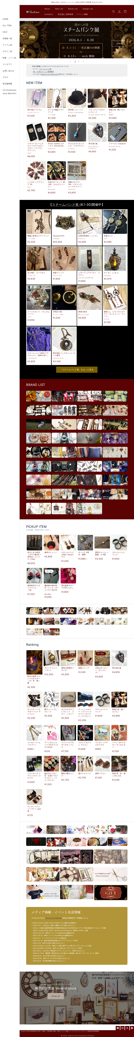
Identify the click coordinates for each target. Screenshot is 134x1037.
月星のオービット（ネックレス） (101, 670)
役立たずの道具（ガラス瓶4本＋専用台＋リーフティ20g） (34, 555)
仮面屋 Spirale (38, 459)
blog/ (27, 1031)
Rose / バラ (36, 847)
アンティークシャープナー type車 (34, 809)
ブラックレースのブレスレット (97, 111)
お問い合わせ (8, 71)
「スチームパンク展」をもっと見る (77, 369)
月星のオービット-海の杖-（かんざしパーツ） (56, 184)
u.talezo (38, 431)
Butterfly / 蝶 (77, 835)
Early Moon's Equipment (89, 417)
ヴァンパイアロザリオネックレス (68, 744)
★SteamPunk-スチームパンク (110, 865)
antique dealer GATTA (89, 459)
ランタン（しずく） (112, 273)
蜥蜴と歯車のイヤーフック (38, 236)
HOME (5, 19)
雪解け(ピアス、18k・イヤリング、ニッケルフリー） (76, 184)
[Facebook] (118, 1028)
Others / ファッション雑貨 (102, 615)
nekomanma (115, 445)
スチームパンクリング (118, 553)
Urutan (64, 431)
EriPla (64, 417)
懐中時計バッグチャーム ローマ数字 (64, 354)
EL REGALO (89, 500)
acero (64, 403)
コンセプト (7, 64)
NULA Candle (64, 500)
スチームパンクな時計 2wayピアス (68, 554)
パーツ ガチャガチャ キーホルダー (118, 744)
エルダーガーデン (38, 486)
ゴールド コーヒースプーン (34, 743)
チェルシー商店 (115, 486)
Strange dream (38, 473)
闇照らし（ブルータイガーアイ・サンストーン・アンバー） (114, 314)
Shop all (55, 996)
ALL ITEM (7, 25)
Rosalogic (38, 445)
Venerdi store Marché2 (49, 74)
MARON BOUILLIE (64, 515)
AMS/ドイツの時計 (89, 515)
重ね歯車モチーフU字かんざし (68, 586)
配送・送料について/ (59, 1031)
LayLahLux (64, 473)
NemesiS (115, 417)
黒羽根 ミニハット (75, 110)
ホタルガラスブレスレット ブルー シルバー (68, 711)
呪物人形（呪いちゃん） (117, 111)
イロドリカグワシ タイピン (84, 743)
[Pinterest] (132, 1028)
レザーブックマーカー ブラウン (89, 274)
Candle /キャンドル (34, 636)
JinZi (89, 431)
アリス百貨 (89, 486)
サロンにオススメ (76, 883)
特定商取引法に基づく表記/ (38, 1031)
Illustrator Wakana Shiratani (38, 515)
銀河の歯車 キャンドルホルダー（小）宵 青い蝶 (34, 679)
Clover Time (115, 403)
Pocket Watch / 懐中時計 (119, 615)
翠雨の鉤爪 (82, 312)
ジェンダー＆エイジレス (76, 900)
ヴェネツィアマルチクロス (101, 743)
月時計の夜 (57, 312)
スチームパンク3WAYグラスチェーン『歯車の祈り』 (38, 354)
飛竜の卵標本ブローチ (68, 669)
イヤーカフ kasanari (117, 144)
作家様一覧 (7, 38)
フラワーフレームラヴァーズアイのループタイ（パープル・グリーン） (35, 147)
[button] (48, 9)
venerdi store (73, 1036)
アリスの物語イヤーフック (56, 111)
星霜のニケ (108, 236)
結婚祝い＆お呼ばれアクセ (43, 883)
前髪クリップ (58, 273)
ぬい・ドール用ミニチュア (43, 900)
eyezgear (64, 486)
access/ (23, 1031)
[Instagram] (122, 1028)
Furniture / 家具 (51, 636)
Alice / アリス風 (56, 848)
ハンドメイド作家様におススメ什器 (110, 883)
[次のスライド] (83, 61)
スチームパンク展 (45, 69)
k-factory (89, 445)
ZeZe (89, 473)
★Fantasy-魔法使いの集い (76, 865)
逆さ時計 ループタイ (36, 273)
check (119, 43)
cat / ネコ (97, 835)
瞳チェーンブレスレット (50, 710)
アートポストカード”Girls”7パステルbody (51, 744)
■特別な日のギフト (110, 901)
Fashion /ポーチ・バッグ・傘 (34, 626)
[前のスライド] (70, 61)
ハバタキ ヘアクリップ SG (35, 183)
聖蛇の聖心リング (68, 774)
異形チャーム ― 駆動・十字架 (101, 553)
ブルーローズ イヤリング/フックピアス (34, 775)
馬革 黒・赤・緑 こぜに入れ (119, 774)
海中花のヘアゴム (34, 110)
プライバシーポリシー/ (80, 1031)
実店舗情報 (7, 83)
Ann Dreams (89, 403)
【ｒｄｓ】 (64, 445)
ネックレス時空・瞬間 (83, 553)
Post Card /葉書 (68, 615)
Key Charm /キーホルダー (85, 615)
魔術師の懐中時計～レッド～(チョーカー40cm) (51, 587)
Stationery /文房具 (51, 615)
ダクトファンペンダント (50, 669)
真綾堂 (38, 403)
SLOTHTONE (115, 459)
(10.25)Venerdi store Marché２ (10, 91)
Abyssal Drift (58, 236)
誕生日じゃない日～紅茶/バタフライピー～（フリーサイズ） (51, 776)
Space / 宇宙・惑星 (97, 847)
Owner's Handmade (115, 500)
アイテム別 (7, 45)
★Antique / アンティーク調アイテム (43, 865)
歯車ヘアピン (100, 773)
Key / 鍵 (56, 835)
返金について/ (70, 1031)
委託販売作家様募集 (93, 1031)
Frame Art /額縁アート (102, 626)
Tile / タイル (117, 847)
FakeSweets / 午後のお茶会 (77, 848)
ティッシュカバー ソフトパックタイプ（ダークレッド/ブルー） (85, 712)
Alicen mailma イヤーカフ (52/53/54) (56, 145)
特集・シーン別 (9, 58)
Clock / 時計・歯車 (117, 835)
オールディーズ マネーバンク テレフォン (34, 711)
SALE (5, 32)
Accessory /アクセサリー (34, 615)
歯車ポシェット (50, 552)
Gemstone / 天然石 (36, 835)
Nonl (64, 459)
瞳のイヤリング (84, 773)
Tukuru (38, 500)
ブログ (5, 77)
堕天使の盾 (93, 144)
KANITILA (115, 431)
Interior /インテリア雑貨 (51, 626)
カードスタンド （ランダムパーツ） (38, 313)
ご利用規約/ (49, 1031)
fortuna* (38, 417)
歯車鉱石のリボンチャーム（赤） (33, 587)
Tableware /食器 (85, 626)
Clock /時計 (119, 626)
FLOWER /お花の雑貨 (68, 626)
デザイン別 (7, 51)
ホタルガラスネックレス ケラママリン (76, 145)
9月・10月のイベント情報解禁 (43, 72)
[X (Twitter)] (127, 1028)
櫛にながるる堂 (115, 473)
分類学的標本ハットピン (88, 236)
